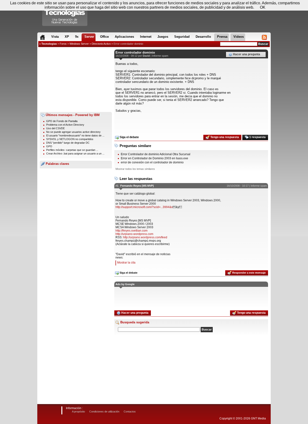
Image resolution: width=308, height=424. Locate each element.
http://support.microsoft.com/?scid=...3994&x (144, 207)
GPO (49, 146)
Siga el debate (129, 137)
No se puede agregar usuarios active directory (73, 131)
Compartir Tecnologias (65, 14)
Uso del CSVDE (55, 128)
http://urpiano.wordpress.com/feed (145, 237)
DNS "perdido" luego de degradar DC (68, 142)
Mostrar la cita (126, 262)
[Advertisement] (76, 79)
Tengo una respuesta (224, 137)
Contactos (130, 411)
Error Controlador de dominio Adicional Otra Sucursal (155, 154)
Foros (63, 43)
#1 (117, 185)
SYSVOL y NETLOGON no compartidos (69, 139)
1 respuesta (257, 137)
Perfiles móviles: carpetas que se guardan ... (72, 149)
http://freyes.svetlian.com (132, 230)
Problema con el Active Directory (65, 124)
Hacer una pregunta (246, 54)
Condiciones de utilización (104, 411)
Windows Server (79, 43)
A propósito (78, 411)
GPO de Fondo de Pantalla (61, 121)
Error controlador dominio (128, 43)
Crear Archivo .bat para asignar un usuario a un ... (75, 153)
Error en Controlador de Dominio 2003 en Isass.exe (154, 158)
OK (262, 7)
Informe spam (160, 55)
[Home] (42, 37)
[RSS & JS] (264, 37)
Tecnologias (49, 43)
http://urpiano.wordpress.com (134, 234)
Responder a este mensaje (248, 272)
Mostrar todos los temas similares (135, 168)
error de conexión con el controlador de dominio (152, 162)
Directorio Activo (101, 43)
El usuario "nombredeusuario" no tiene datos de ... (75, 135)
